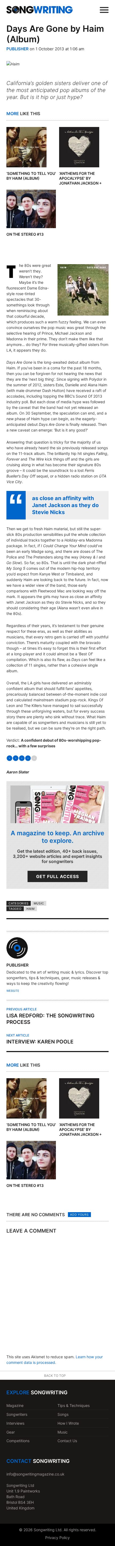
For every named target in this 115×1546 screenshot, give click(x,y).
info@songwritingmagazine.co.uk (35, 1474)
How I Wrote (68, 1423)
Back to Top (55, 1376)
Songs (62, 1414)
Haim (30, 909)
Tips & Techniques (73, 1405)
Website (12, 990)
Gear (10, 1432)
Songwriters (16, 1414)
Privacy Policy (57, 1537)
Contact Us (67, 1440)
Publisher (17, 48)
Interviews (15, 1423)
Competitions (17, 1440)
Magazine (15, 1405)
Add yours (79, 1214)
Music (39, 903)
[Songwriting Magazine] (39, 10)
